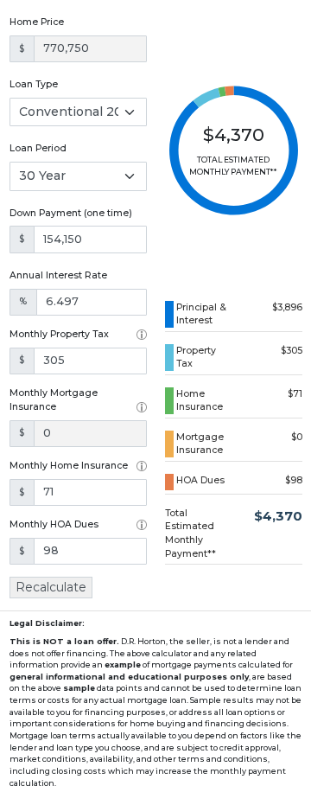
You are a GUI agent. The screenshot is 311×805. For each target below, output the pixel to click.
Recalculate (51, 587)
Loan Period (38, 148)
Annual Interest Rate (58, 275)
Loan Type (34, 84)
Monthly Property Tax (59, 334)
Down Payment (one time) (71, 213)
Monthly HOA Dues (54, 524)
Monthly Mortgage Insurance (54, 399)
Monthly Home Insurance (69, 465)
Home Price (37, 22)
